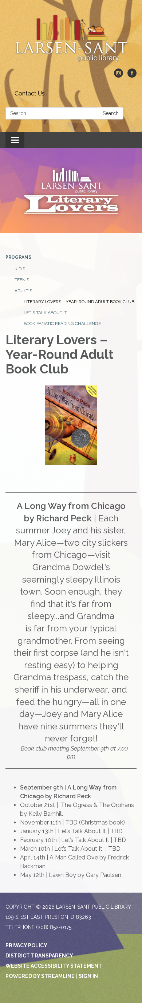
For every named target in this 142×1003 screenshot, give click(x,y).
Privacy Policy (26, 945)
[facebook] (132, 75)
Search (111, 113)
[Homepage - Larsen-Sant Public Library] (71, 37)
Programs (18, 257)
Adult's (23, 290)
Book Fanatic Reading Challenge (62, 323)
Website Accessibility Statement (53, 966)
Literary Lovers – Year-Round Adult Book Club (79, 301)
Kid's (20, 268)
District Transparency (39, 956)
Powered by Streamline (40, 976)
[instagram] (118, 75)
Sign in (88, 976)
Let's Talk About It (45, 312)
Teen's (22, 279)
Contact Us (30, 93)
